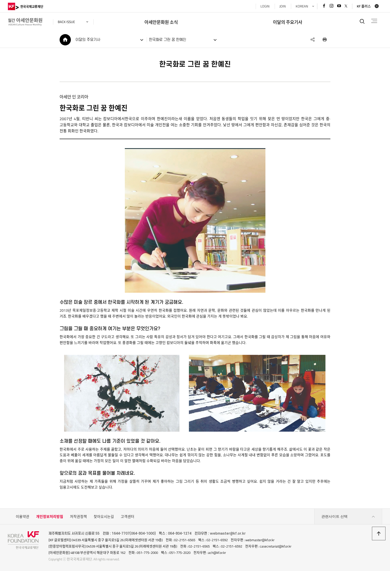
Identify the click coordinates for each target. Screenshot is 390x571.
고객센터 (127, 516)
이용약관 (22, 516)
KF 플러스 (364, 6)
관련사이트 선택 (334, 516)
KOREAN (302, 6)
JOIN (282, 6)
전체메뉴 (374, 21)
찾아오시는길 (104, 516)
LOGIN (264, 6)
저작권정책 (78, 516)
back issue (66, 21)
